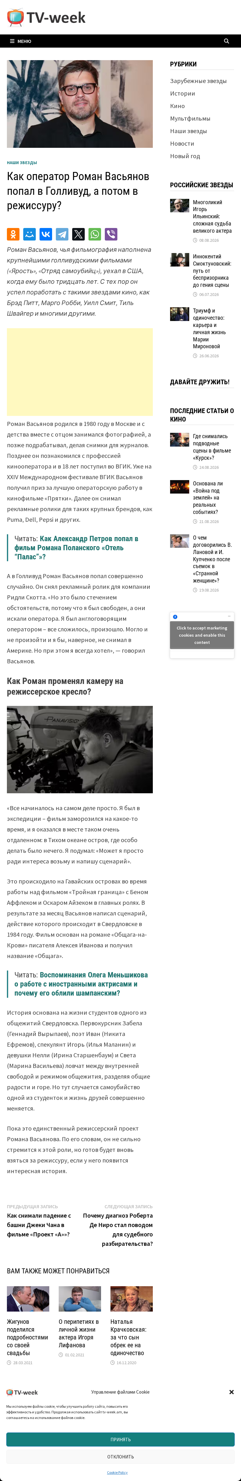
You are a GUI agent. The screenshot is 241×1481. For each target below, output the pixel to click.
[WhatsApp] (94, 234)
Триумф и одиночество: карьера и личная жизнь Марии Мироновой (209, 328)
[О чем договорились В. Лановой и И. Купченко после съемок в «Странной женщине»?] (179, 539)
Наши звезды (22, 162)
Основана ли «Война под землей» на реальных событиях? (208, 497)
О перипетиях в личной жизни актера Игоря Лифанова (79, 1333)
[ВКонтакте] (46, 234)
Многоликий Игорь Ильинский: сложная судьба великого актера (212, 216)
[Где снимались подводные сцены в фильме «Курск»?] (179, 437)
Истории (182, 93)
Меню (24, 41)
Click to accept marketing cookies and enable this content (202, 635)
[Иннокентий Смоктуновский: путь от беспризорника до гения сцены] (179, 258)
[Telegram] (62, 234)
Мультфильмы (190, 118)
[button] (231, 1392)
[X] (78, 234)
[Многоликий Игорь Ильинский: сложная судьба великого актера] (179, 203)
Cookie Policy (117, 1472)
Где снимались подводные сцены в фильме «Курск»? (212, 447)
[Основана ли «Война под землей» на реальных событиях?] (179, 485)
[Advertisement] (80, 372)
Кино (177, 106)
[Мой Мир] (29, 234)
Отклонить (120, 1457)
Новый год (185, 156)
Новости (182, 143)
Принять (120, 1439)
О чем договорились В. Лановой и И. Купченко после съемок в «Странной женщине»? (212, 559)
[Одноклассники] (13, 234)
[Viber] (111, 234)
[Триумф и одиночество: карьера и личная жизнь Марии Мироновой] (179, 312)
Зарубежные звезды (198, 81)
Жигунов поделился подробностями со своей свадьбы (27, 1337)
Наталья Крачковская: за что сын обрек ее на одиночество (128, 1337)
